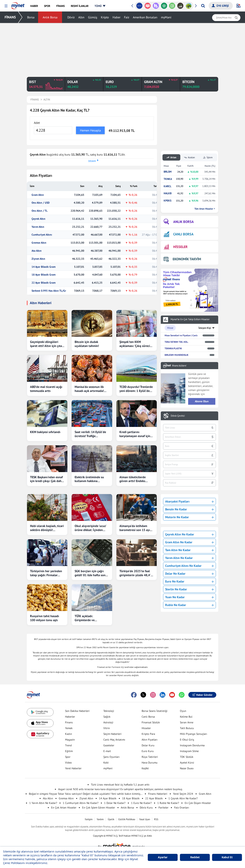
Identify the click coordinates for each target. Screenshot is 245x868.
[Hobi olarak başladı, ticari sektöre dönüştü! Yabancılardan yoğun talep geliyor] (47, 507)
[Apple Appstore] (40, 723)
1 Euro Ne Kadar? (141, 803)
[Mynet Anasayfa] (17, 4)
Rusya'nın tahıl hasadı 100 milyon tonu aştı (44, 618)
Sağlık (106, 716)
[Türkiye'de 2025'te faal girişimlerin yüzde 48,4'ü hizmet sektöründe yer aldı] (136, 552)
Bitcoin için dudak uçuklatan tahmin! (87, 344)
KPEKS (167, 200)
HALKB (168, 193)
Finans (69, 722)
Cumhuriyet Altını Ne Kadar (183, 566)
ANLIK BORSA (183, 221)
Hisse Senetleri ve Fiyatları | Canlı (181, 335)
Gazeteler (108, 745)
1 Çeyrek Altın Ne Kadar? (183, 798)
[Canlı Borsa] (180, 5)
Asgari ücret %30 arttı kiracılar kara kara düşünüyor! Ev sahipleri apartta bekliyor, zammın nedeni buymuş (120, 789)
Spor (67, 757)
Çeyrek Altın (38, 218)
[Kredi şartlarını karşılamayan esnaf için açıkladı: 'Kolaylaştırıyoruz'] (136, 413)
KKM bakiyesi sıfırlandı (45, 432)
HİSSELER (180, 247)
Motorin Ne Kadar (177, 517)
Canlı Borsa (148, 716)
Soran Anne (186, 722)
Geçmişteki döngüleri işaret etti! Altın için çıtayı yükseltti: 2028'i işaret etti (47, 344)
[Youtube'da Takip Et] (172, 695)
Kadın (68, 734)
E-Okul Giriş (187, 739)
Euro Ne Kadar (174, 581)
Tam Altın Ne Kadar (178, 550)
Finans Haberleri (157, 793)
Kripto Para (148, 734)
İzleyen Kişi (204, 328)
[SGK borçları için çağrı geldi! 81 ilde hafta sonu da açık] (92, 552)
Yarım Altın (38, 226)
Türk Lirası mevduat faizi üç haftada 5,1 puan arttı (120, 784)
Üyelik (111, 819)
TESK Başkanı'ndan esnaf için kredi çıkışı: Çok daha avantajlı (46, 479)
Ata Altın (37, 250)
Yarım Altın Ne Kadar (179, 558)
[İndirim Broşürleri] (156, 5)
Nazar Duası (187, 768)
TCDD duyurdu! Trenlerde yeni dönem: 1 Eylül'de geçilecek (136, 389)
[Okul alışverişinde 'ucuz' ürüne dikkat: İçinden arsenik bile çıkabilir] (92, 507)
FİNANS (10, 17)
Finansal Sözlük (151, 722)
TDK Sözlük (186, 757)
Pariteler (163, 807)
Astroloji (108, 722)
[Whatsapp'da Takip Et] (182, 695)
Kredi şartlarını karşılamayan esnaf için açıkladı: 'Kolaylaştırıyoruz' (134, 434)
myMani (166, 17)
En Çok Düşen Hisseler (198, 803)
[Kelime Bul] (172, 5)
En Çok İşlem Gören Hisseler (98, 807)
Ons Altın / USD (41, 202)
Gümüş (92, 17)
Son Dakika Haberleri (77, 711)
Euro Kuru (148, 751)
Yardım (100, 819)
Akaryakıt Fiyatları (177, 501)
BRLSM (168, 171)
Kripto (105, 17)
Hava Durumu (150, 762)
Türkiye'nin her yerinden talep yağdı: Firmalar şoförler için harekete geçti (46, 573)
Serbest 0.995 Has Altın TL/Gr (49, 290)
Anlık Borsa (50, 17)
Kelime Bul (186, 716)
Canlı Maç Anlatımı (114, 739)
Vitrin (106, 728)
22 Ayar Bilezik (154, 798)
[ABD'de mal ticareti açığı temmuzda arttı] (47, 368)
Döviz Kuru (146, 807)
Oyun (183, 711)
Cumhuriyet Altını (42, 234)
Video (68, 762)
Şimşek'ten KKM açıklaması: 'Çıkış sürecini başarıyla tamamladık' (135, 344)
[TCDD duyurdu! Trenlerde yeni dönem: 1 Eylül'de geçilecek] (136, 368)
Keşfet (145, 768)
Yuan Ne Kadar (175, 597)
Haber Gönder (204, 695)
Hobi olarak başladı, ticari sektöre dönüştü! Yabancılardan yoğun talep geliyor (47, 528)
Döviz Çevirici (178, 415)
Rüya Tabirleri (150, 757)
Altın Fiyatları (150, 739)
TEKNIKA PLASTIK (173, 348)
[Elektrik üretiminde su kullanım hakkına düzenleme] (92, 458)
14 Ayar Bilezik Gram (44, 266)
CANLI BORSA (183, 234)
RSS (156, 819)
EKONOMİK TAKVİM (187, 259)
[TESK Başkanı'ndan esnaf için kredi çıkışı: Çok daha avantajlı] (47, 458)
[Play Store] (40, 712)
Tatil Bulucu (187, 728)
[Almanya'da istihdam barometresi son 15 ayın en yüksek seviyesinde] (136, 507)
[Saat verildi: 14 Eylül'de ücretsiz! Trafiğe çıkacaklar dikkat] (92, 413)
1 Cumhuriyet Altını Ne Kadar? (80, 803)
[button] (6, 6)
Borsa (30, 17)
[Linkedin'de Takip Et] (162, 695)
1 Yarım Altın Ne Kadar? (43, 803)
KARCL (167, 186)
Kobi (106, 762)
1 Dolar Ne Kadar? (114, 803)
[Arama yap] (203, 6)
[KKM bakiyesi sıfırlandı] (47, 413)
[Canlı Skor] (164, 5)
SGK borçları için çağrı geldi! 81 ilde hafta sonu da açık (91, 573)
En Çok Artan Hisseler (63, 807)
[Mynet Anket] (148, 5)
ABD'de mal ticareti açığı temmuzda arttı (46, 389)
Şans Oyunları (111, 757)
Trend (68, 745)
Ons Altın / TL (39, 210)
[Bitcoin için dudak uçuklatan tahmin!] (92, 323)
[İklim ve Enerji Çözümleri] (189, 5)
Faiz (126, 17)
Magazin (70, 739)
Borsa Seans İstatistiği (154, 711)
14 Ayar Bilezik (107, 798)
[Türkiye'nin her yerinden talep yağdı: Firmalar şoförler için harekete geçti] (47, 552)
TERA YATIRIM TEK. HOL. (176, 341)
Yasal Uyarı (144, 819)
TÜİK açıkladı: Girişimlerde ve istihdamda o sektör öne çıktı (91, 618)
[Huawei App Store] (40, 734)
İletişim (89, 819)
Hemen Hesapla (90, 130)
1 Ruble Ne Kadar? (168, 803)
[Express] (139, 5)
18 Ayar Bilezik (131, 798)
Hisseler (146, 728)
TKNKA (168, 179)
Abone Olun (202, 401)
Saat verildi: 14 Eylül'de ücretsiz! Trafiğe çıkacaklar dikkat (90, 434)
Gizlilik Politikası (126, 819)
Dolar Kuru (148, 745)
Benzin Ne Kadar (176, 509)
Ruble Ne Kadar (175, 605)
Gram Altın (38, 195)
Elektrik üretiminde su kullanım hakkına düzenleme (89, 479)
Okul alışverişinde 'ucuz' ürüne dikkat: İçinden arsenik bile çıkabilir (90, 528)
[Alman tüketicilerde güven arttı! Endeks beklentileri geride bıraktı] (136, 458)
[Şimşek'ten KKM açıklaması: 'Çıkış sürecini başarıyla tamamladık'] (136, 323)
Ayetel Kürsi (187, 762)
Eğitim (69, 751)
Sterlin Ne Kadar (176, 589)
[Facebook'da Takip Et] (134, 695)
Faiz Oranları (181, 807)
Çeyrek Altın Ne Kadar (179, 534)
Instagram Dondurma (192, 745)
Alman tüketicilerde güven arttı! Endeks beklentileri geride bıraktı (136, 479)
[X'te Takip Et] (143, 695)
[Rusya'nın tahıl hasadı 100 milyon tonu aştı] (47, 597)
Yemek (69, 728)
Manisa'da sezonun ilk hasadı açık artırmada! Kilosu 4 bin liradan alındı (92, 389)
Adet (37, 123)
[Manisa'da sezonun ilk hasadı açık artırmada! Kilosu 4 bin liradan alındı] (92, 368)
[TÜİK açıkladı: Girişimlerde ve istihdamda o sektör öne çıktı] (92, 597)
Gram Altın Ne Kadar (178, 542)
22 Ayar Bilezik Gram (44, 282)
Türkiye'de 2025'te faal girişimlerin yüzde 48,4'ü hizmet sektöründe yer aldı (135, 573)
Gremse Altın (39, 242)
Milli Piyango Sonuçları (193, 734)
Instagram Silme (189, 751)
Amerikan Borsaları (145, 17)
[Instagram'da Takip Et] (153, 695)
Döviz (71, 17)
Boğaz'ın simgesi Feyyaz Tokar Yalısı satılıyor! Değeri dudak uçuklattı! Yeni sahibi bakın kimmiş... (85, 793)
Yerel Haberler (73, 768)
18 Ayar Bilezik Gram (44, 274)
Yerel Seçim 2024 (183, 793)
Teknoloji (108, 711)
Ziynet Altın (38, 258)
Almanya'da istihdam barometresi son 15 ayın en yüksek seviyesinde (135, 528)
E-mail (107, 751)
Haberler (70, 716)
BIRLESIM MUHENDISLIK (176, 354)
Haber (116, 17)
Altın (81, 17)
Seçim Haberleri (112, 734)
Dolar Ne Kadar (175, 573)
